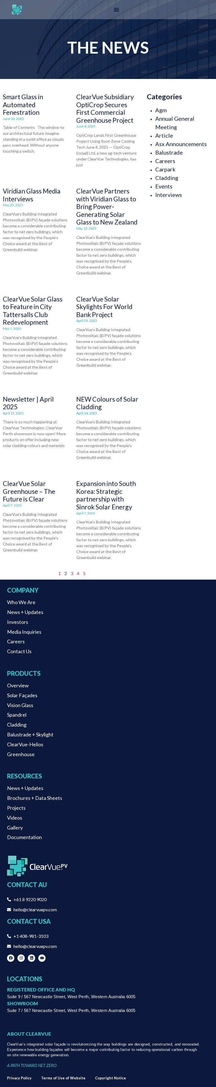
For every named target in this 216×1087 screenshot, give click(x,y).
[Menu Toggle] (116, 9)
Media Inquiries (24, 632)
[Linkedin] (31, 958)
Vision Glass (20, 705)
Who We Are (21, 602)
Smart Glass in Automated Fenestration (23, 104)
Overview (18, 685)
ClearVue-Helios (25, 744)
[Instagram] (21, 958)
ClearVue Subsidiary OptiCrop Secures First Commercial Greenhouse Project (105, 108)
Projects (16, 808)
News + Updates (25, 612)
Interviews (168, 194)
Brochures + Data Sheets (34, 798)
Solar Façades (22, 695)
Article (164, 135)
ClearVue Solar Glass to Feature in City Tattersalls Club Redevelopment (32, 310)
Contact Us (19, 651)
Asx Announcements (181, 143)
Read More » (12, 161)
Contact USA (29, 921)
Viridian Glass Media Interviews (31, 195)
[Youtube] (42, 958)
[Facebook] (10, 958)
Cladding (166, 177)
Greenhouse (21, 754)
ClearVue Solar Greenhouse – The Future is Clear (29, 491)
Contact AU (27, 884)
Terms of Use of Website (63, 1078)
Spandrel (16, 715)
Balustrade (169, 152)
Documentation (24, 837)
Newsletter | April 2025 (28, 403)
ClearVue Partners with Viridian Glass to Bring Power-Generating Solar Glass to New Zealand (107, 206)
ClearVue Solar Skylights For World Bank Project (104, 306)
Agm (161, 110)
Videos (14, 818)
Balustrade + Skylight (30, 734)
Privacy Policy (19, 1078)
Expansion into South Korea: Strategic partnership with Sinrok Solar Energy (106, 495)
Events (163, 186)
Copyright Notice (110, 1078)
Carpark (165, 169)
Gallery (15, 827)
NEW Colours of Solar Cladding (107, 403)
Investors (17, 622)
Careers (165, 160)
